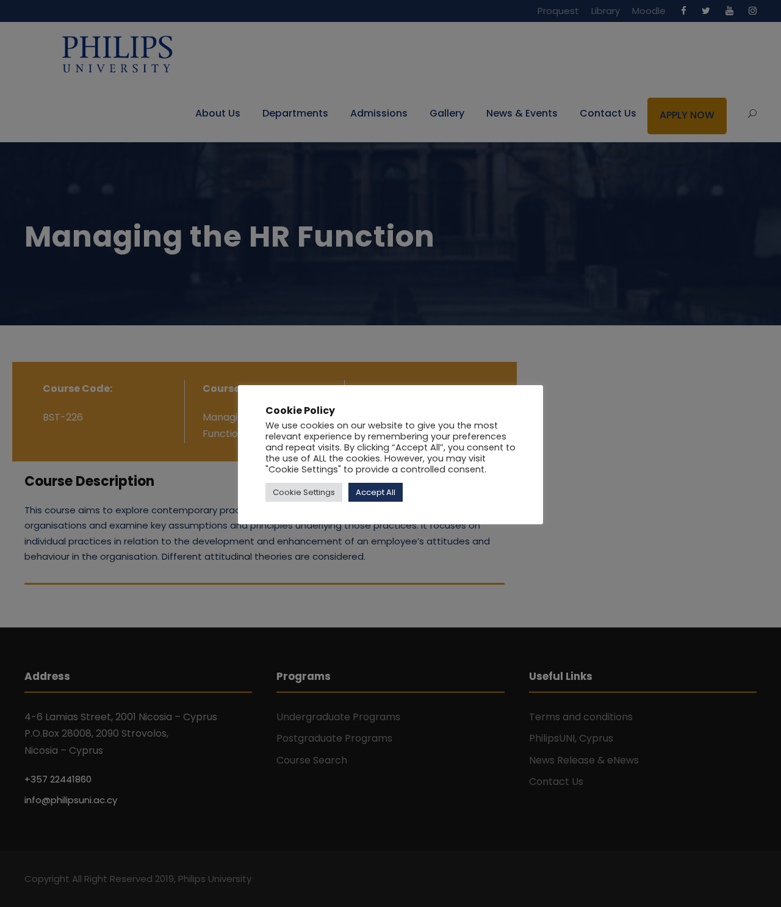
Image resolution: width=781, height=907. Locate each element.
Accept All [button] (375, 492)
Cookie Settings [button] (304, 492)
